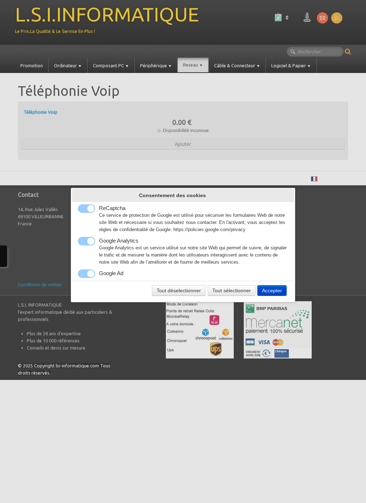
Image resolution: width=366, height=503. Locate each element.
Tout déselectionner (179, 290)
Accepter (272, 290)
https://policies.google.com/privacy (209, 229)
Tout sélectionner (231, 290)
